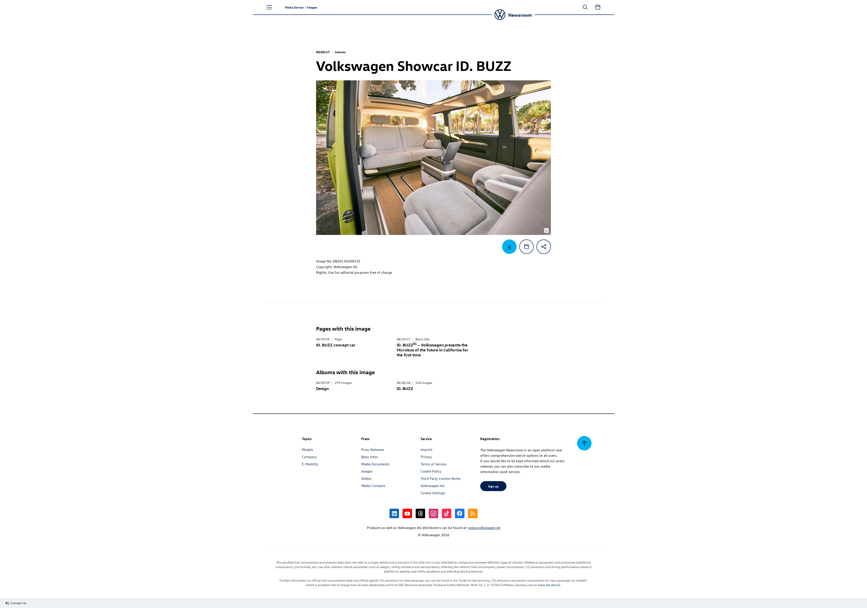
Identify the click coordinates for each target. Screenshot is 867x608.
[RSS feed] (473, 513)
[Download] (509, 246)
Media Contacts (373, 485)
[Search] (585, 7)
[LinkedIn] (394, 513)
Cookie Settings (433, 493)
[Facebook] (459, 513)
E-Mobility (310, 464)
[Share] (543, 246)
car (335, 344)
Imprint (426, 449)
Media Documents (375, 464)
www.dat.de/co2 (549, 585)
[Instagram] (433, 513)
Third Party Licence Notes (441, 478)
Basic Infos (369, 457)
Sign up (493, 486)
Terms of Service (433, 464)
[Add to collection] (526, 246)
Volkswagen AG (433, 485)
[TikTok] (446, 513)
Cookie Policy (431, 471)
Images (367, 471)
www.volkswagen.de (484, 527)
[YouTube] (407, 513)
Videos (366, 478)
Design (322, 388)
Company (309, 457)
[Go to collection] (598, 7)
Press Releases (372, 449)
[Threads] (420, 513)
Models (307, 449)
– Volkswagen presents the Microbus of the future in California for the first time (432, 349)
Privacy (426, 457)
